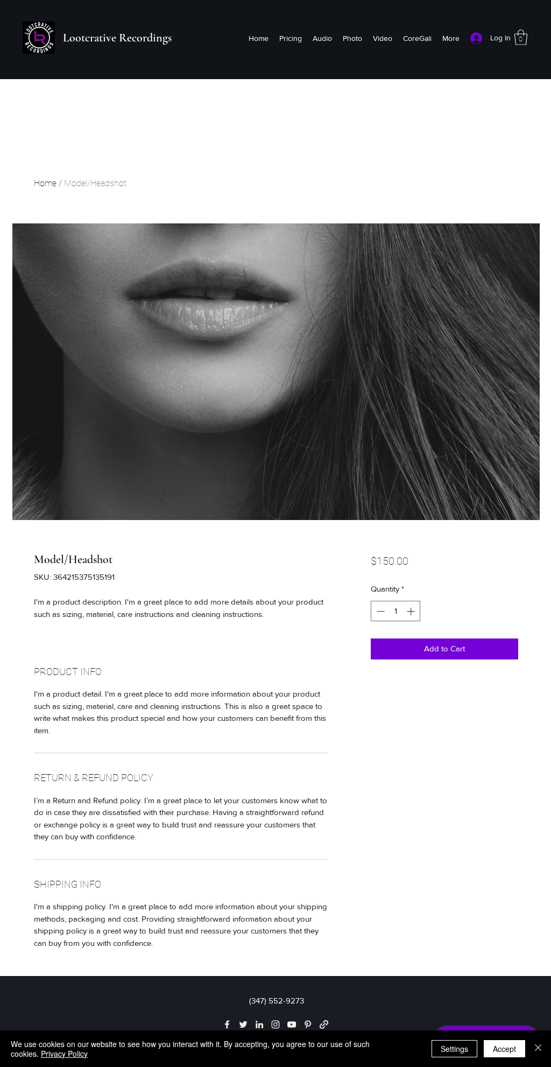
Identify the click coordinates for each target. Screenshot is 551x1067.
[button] (520, 37)
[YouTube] (291, 1024)
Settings (454, 1048)
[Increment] (412, 611)
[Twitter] (243, 1024)
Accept (504, 1048)
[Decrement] (379, 611)
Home (45, 183)
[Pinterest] (307, 1024)
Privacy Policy (64, 1053)
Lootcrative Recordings (117, 38)
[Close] (538, 1048)
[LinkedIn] (259, 1024)
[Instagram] (275, 1024)
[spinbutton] (396, 611)
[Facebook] (227, 1024)
